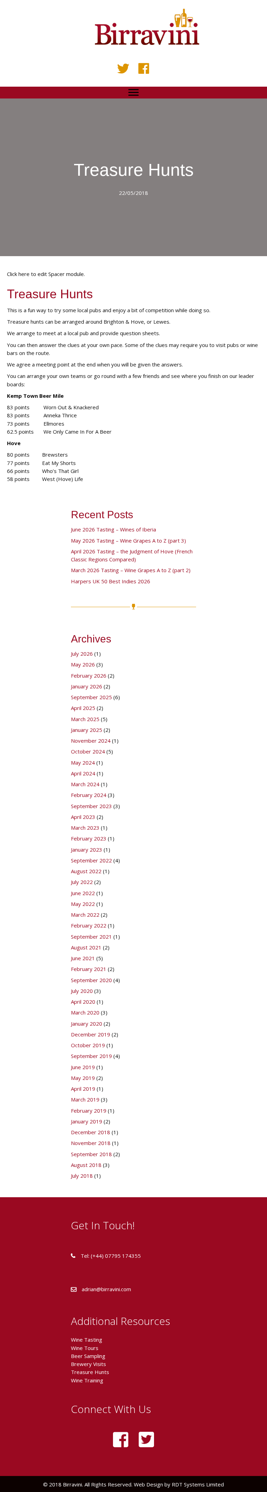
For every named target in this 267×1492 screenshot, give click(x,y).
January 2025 (86, 729)
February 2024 (88, 794)
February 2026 (88, 675)
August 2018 (86, 1164)
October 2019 (88, 1045)
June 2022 (83, 893)
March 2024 (85, 784)
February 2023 (88, 838)
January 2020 (86, 1023)
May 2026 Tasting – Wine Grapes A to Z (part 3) (128, 540)
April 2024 (83, 773)
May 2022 (83, 903)
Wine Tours (84, 1347)
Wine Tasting (86, 1339)
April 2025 (83, 707)
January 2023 (86, 849)
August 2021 (86, 947)
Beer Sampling (88, 1355)
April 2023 (83, 816)
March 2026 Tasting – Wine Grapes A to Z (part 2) (131, 570)
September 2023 (91, 806)
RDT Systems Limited (197, 1484)
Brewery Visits (88, 1363)
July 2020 (82, 990)
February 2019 (88, 1110)
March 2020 (85, 1012)
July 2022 (82, 881)
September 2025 (91, 697)
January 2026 (86, 686)
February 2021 (88, 968)
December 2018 (90, 1132)
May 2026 (83, 664)
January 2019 (86, 1121)
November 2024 (91, 740)
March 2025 (85, 719)
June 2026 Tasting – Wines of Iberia (113, 529)
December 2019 (90, 1034)
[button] (123, 68)
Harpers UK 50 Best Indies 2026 (110, 581)
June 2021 (83, 958)
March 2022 (85, 914)
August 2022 (86, 871)
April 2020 (83, 1001)
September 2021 (91, 936)
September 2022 (91, 860)
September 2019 (91, 1055)
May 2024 (83, 762)
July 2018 (82, 1175)
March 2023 (85, 827)
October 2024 (88, 751)
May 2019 (83, 1077)
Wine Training (87, 1380)
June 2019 (83, 1067)
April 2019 (83, 1088)
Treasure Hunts (90, 1371)
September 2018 (91, 1154)
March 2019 (85, 1099)
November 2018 (91, 1142)
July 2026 (82, 653)
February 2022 (88, 925)
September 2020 (91, 980)
